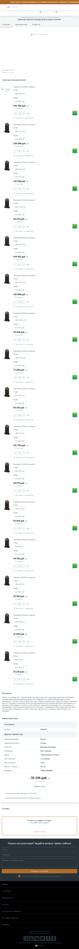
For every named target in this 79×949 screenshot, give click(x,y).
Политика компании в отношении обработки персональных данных (40, 943)
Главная (5, 884)
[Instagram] (25, 938)
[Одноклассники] (53, 938)
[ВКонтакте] (37, 938)
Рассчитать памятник (10, 918)
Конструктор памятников (11, 911)
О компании (6, 891)
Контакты (5, 925)
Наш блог (5, 904)
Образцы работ (7, 898)
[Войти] (71, 13)
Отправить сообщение (39, 871)
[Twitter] (42, 938)
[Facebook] (48, 938)
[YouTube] (31, 938)
